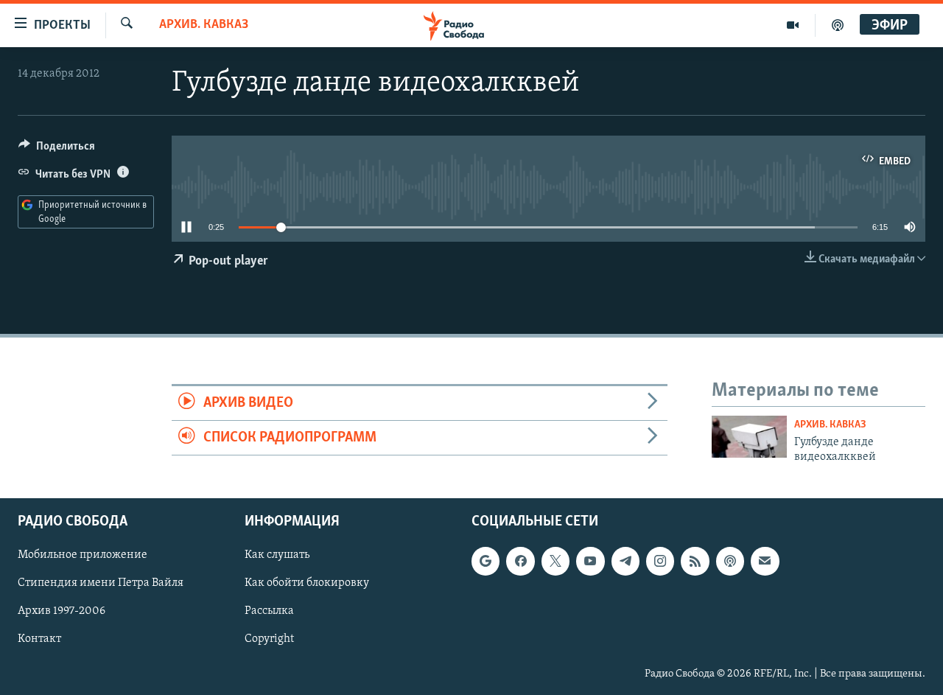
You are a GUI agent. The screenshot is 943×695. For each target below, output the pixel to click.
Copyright (269, 640)
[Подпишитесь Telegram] (625, 562)
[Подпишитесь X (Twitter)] (555, 562)
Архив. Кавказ (203, 25)
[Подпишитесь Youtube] (590, 562)
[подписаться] (765, 562)
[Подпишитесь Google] (485, 562)
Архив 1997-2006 (61, 612)
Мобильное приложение (82, 556)
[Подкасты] (730, 562)
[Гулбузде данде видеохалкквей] (749, 437)
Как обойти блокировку (307, 584)
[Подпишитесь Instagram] (660, 562)
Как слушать (277, 556)
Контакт (39, 640)
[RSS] (695, 562)
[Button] (56, 150)
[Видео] (793, 25)
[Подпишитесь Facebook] (520, 562)
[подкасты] (838, 25)
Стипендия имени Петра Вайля (100, 584)
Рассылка (269, 612)
